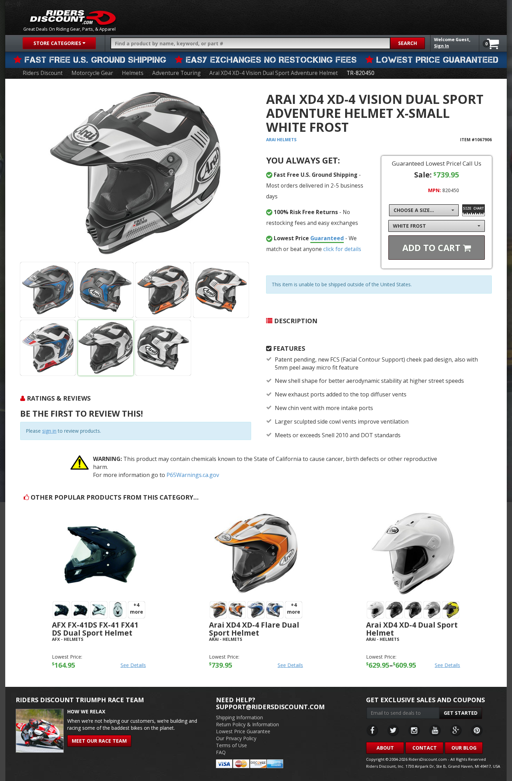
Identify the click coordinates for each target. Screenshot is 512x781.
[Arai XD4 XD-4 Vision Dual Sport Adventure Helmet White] (135, 173)
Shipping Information (239, 717)
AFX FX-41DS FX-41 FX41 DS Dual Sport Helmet (95, 629)
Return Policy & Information (247, 724)
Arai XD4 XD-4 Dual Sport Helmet (412, 629)
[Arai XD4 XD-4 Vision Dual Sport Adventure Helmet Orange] (163, 290)
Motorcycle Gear (92, 73)
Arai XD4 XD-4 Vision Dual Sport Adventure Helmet (273, 73)
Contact (424, 747)
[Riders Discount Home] (73, 17)
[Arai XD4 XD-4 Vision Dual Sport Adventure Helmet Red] (48, 348)
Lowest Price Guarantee (243, 731)
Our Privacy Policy (236, 738)
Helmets (132, 73)
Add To (432, 247)
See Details (133, 665)
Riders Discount (43, 73)
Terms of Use (231, 745)
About (385, 747)
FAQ (221, 752)
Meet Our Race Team (99, 740)
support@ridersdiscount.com (270, 707)
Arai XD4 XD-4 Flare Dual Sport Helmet (254, 629)
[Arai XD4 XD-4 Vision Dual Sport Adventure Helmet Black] (48, 290)
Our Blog (463, 747)
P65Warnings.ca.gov (192, 475)
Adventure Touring (176, 73)
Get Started (461, 713)
